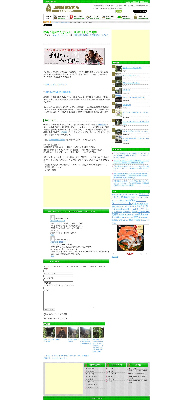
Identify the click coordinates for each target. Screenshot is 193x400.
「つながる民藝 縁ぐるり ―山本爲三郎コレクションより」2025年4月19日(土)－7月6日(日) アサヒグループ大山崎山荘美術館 (131, 155)
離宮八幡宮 (134, 220)
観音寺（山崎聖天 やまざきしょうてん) (135, 131)
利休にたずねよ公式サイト (56, 84)
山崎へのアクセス (91, 384)
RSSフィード (144, 2)
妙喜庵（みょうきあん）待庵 (48, 340)
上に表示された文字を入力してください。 (59, 285)
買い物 (122, 220)
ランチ (146, 204)
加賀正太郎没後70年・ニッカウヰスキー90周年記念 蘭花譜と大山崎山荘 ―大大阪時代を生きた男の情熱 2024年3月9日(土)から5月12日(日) (131, 175)
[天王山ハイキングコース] (130, 73)
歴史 (140, 214)
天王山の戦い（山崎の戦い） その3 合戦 (136, 113)
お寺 (125, 194)
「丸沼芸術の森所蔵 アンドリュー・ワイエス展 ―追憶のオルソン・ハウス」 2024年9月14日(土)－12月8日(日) (131, 168)
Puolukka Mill (133, 368)
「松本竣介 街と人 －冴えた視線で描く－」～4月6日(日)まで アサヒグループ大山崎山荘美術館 (131, 162)
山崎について (90, 382)
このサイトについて (114, 368)
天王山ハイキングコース (131, 75)
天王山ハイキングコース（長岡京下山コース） (136, 123)
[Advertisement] (76, 191)
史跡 (129, 206)
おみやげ (120, 194)
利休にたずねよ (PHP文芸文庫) (58, 92)
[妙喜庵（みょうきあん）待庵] (130, 65)
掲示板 (110, 376)
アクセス (136, 194)
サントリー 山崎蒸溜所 (124, 200)
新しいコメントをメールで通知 (55, 314)
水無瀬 (145, 214)
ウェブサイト (48, 278)
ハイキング (137, 203)
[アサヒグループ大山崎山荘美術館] (130, 95)
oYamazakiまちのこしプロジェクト (138, 377)
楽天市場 (115, 257)
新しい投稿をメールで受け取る (55, 318)
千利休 (75, 35)
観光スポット (90, 368)
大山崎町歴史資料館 (57, 140)
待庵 (87, 35)
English (128, 2)
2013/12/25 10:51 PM (58, 242)
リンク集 (110, 371)
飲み (115, 223)
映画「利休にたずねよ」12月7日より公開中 (70, 32)
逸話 (127, 220)
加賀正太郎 (119, 206)
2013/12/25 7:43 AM (57, 221)
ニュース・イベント (60, 35)
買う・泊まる (90, 371)
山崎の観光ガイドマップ (93, 387)
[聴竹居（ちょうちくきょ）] (130, 80)
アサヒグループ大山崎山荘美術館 (133, 97)
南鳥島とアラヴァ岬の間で (137, 373)
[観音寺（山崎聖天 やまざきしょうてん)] (130, 129)
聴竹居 (137, 217)
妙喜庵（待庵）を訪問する (73, 340)
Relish (114, 194)
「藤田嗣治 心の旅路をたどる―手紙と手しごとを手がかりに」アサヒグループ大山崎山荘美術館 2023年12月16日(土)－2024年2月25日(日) (131, 183)
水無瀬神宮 (126, 90)
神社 (123, 217)
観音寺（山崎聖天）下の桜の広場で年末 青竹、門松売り (66, 355)
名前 (45, 269)
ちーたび (130, 194)
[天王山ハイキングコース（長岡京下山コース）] (130, 119)
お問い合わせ (112, 379)
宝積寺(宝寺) (127, 105)
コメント (46, 290)
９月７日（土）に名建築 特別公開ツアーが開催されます (85, 342)
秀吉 (126, 217)
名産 (133, 206)
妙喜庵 (81, 35)
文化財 (127, 214)
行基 (118, 220)
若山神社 (144, 217)
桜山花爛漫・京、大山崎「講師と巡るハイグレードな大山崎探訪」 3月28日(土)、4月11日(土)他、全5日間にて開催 (98, 345)
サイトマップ (135, 2)
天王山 (119, 209)
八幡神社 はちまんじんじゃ (55, 358)
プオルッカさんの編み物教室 (138, 371)
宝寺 (120, 212)
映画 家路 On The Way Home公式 (138, 381)
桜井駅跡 (135, 214)
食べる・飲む (90, 374)
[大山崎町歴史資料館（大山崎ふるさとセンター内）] (130, 136)
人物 (113, 206)
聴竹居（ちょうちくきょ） (131, 83)
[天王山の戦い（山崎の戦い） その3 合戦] (130, 110)
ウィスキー (140, 197)
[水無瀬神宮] (130, 87)
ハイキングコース (91, 376)
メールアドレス (49, 273)
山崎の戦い (101, 125)
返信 (52, 235)
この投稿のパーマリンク (99, 35)
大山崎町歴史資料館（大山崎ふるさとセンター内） (136, 139)
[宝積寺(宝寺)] (130, 102)
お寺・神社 (89, 379)
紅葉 (132, 217)
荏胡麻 (114, 220)
